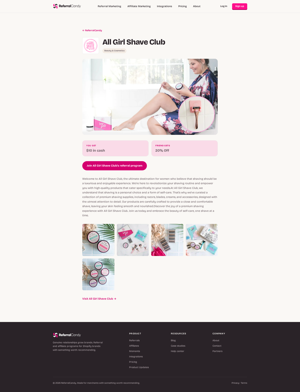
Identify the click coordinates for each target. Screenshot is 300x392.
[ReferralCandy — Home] (67, 6)
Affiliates (134, 345)
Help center (177, 351)
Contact (216, 345)
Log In (223, 6)
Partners (217, 351)
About (197, 6)
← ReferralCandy (92, 30)
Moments (134, 351)
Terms (244, 383)
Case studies (178, 345)
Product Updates (139, 367)
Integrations (164, 6)
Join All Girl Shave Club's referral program (114, 165)
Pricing (182, 6)
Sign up (239, 6)
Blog (173, 340)
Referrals (134, 340)
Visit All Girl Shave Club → (99, 298)
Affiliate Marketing (139, 6)
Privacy (235, 383)
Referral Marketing (109, 6)
